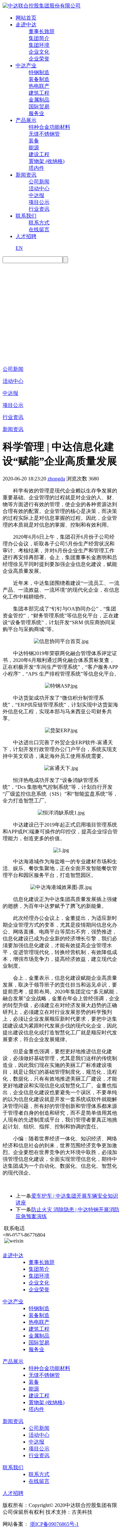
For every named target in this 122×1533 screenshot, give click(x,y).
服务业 (36, 113)
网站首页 (26, 17)
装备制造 (39, 79)
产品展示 (26, 120)
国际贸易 (39, 106)
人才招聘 (26, 236)
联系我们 (26, 216)
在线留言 (39, 229)
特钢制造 (39, 72)
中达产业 (26, 65)
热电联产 (39, 86)
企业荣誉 (39, 58)
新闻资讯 (26, 175)
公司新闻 (39, 181)
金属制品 (39, 99)
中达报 (36, 195)
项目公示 (39, 202)
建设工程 (39, 154)
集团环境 (39, 45)
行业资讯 (39, 209)
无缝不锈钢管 (44, 134)
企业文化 (39, 52)
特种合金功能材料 (49, 127)
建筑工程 (39, 93)
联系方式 (39, 222)
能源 (34, 147)
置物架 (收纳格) (46, 161)
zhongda (56, 478)
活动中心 (39, 188)
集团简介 (39, 38)
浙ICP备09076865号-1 (54, 1524)
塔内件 (36, 168)
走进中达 (26, 24)
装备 (34, 140)
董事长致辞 (42, 31)
